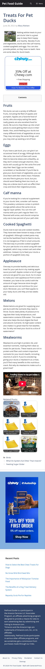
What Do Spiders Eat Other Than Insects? (23, 461)
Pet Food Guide (12, 3)
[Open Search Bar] (31, 3)
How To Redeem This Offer (23, 87)
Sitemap (22, 661)
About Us (6, 658)
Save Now (23, 84)
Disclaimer (28, 658)
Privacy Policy (17, 658)
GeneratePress (36, 666)
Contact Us (38, 658)
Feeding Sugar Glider (15, 464)
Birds (8, 457)
